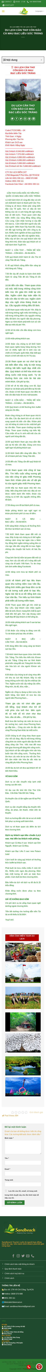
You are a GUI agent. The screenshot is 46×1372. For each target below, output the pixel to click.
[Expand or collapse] (41, 60)
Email (7, 1169)
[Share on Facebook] (17, 119)
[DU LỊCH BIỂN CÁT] (23, 11)
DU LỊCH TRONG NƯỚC (15, 1364)
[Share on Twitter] (21, 119)
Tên (7, 1158)
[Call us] (32, 1256)
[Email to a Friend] (25, 119)
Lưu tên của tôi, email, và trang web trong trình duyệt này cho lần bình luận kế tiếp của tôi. (22, 1194)
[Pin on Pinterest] (29, 119)
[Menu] (3, 11)
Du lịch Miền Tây (16, 27)
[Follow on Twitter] (23, 1256)
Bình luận (9, 1138)
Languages (39, 11)
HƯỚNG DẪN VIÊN (9, 1362)
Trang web (9, 1180)
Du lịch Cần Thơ (29, 27)
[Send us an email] (27, 1256)
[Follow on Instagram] (18, 1256)
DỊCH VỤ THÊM (37, 1362)
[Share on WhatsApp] (12, 119)
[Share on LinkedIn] (34, 119)
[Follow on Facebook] (13, 1256)
